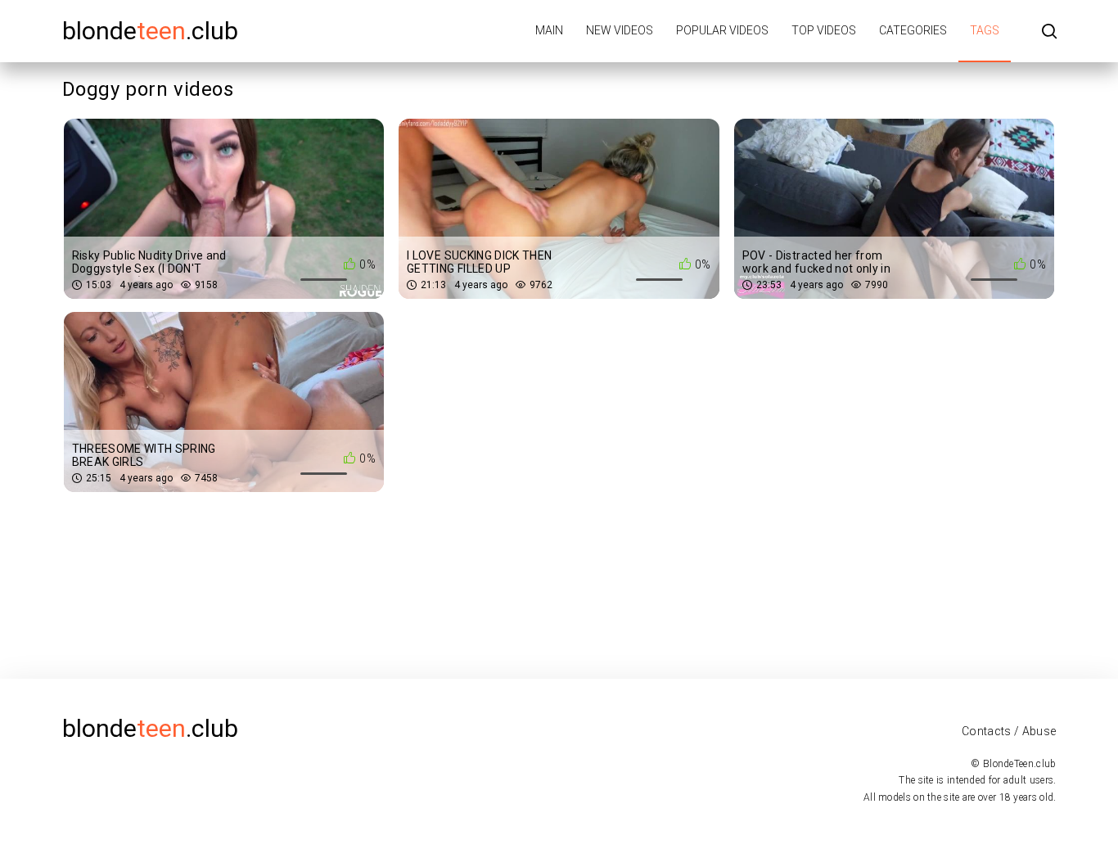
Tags (984, 30)
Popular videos (722, 30)
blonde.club (150, 30)
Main (549, 30)
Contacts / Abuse (1009, 731)
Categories (913, 30)
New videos (619, 30)
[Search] (1049, 32)
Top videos (823, 30)
